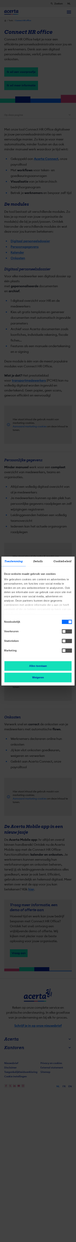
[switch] (67, 631)
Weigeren (38, 677)
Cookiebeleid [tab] (62, 561)
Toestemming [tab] (13, 561)
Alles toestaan (38, 665)
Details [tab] (38, 561)
